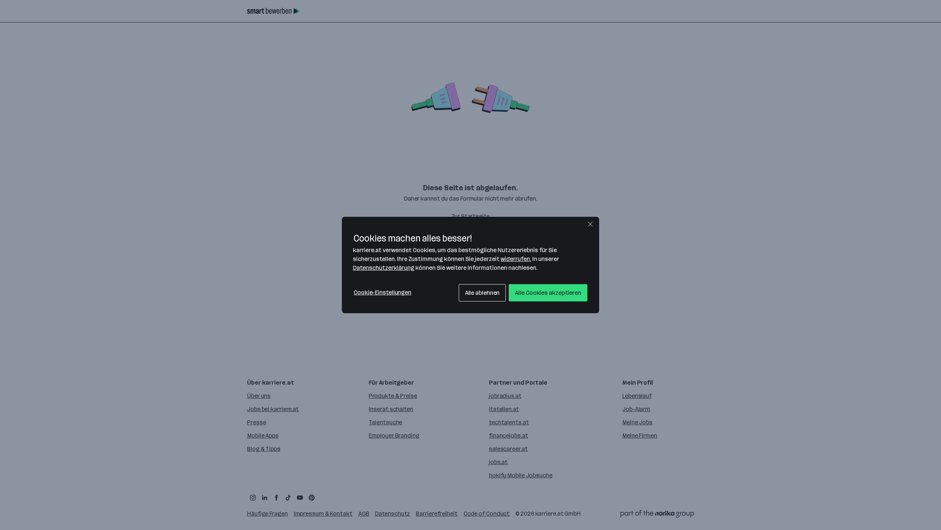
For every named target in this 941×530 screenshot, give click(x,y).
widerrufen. (516, 258)
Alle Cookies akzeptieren (548, 292)
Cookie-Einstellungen (382, 292)
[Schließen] (590, 224)
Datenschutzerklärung (383, 267)
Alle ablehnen (482, 292)
